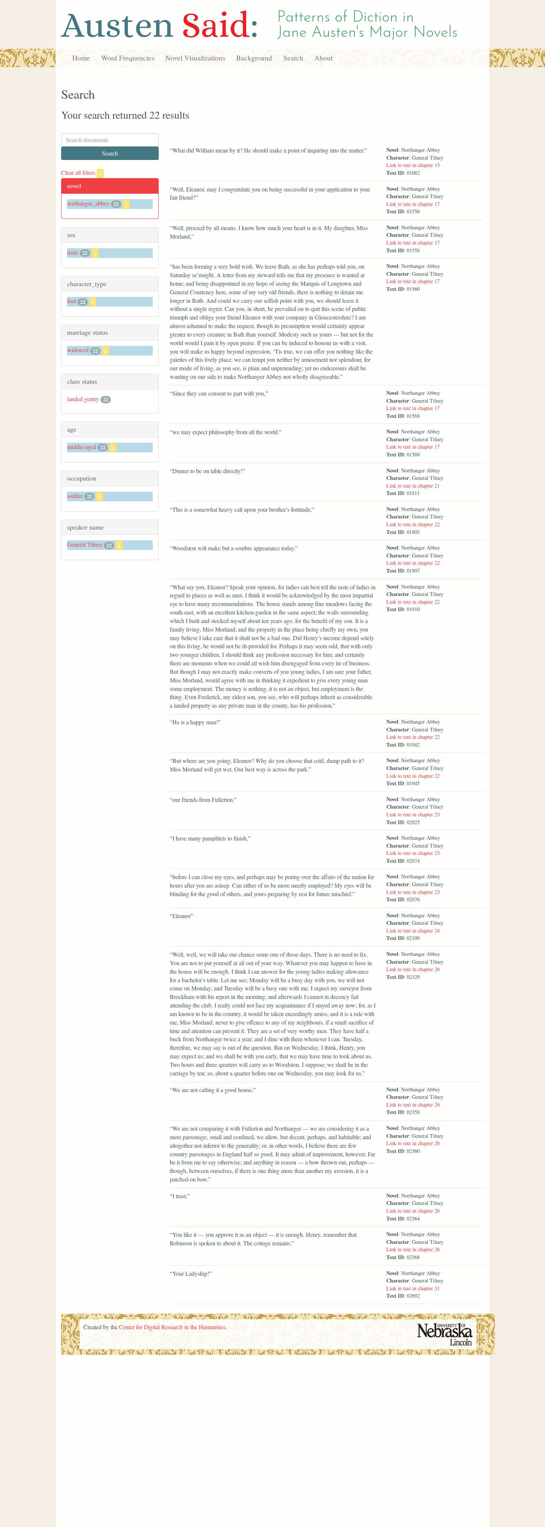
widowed (78, 350)
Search (293, 57)
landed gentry (83, 399)
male (72, 252)
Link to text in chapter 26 (413, 969)
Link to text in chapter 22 (413, 524)
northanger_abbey (88, 203)
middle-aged (81, 446)
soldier (75, 495)
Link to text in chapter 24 (413, 930)
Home (81, 57)
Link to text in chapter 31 (413, 1288)
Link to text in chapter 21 (413, 485)
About (323, 57)
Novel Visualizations (195, 57)
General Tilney (84, 544)
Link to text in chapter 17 (413, 203)
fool (71, 301)
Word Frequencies (127, 57)
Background (254, 57)
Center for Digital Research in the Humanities (172, 1327)
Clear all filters (81, 172)
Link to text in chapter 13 (413, 164)
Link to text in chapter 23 (413, 814)
